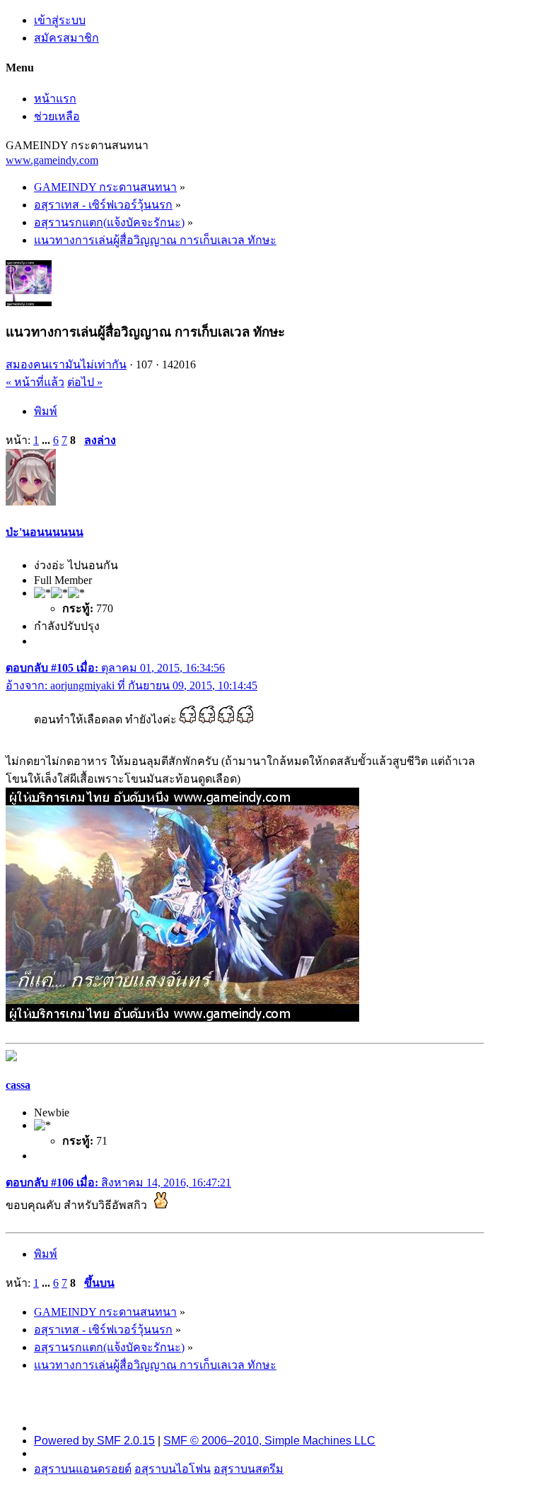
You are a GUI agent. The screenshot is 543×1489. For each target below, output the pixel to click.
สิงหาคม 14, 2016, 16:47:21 (118, 1182)
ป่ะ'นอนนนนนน (44, 532)
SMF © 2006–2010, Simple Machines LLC (269, 1441)
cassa (18, 1085)
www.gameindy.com (52, 160)
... (47, 440)
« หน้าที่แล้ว (35, 382)
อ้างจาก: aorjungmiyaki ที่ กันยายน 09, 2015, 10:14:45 (131, 685)
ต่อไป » (85, 382)
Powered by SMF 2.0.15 (94, 1441)
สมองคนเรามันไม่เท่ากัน (66, 364)
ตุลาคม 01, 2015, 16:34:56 (115, 668)
